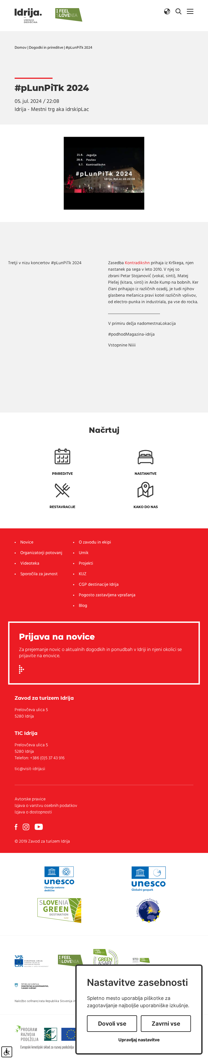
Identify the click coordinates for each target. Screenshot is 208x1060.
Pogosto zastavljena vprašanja (107, 595)
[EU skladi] (31, 961)
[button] (167, 11)
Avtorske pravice (30, 799)
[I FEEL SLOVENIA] (71, 961)
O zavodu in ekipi (95, 542)
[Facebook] (16, 827)
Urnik (84, 553)
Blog (83, 606)
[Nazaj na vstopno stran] (28, 15)
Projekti (86, 563)
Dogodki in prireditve (46, 48)
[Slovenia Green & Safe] (105, 961)
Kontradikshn (137, 263)
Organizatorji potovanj (41, 553)
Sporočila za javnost (39, 574)
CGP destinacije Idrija (99, 585)
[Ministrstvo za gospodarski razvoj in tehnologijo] (31, 986)
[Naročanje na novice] (21, 669)
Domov (21, 48)
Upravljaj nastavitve (139, 1039)
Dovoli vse (112, 1023)
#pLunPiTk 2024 (79, 48)
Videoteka (29, 563)
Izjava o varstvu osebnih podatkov (46, 806)
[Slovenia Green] (59, 910)
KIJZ (82, 574)
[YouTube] (39, 827)
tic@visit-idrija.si (30, 769)
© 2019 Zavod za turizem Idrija (42, 841)
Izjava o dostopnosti (33, 812)
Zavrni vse (166, 1023)
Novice (26, 542)
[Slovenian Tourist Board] (141, 961)
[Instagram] (26, 827)
